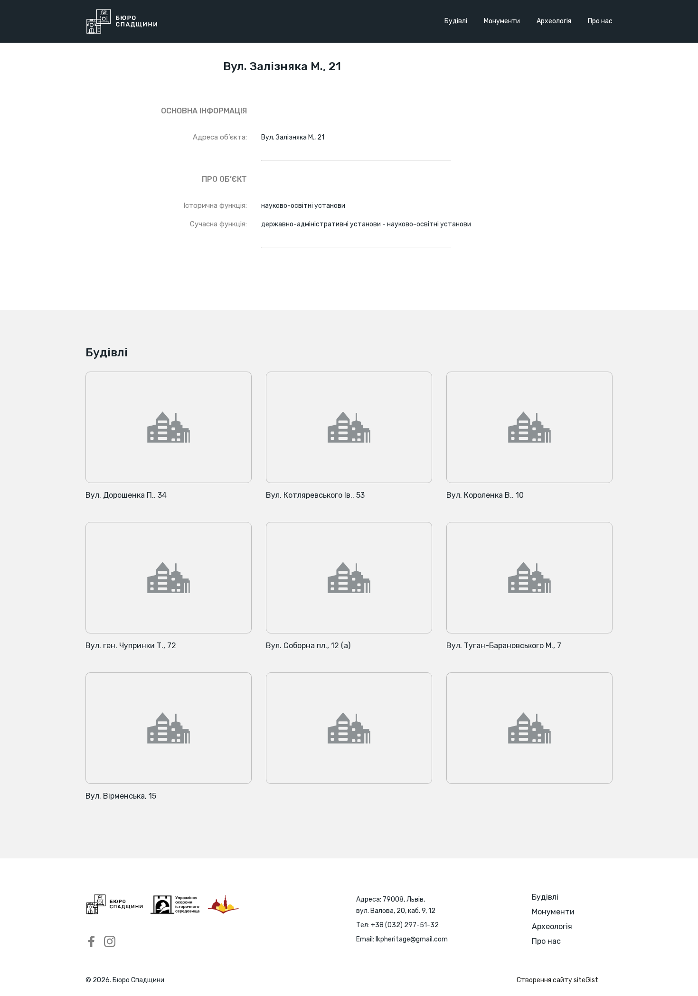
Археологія (554, 21)
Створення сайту (557, 980)
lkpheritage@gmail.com (412, 939)
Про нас (600, 21)
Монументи (502, 21)
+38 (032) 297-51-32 (405, 925)
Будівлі (455, 21)
